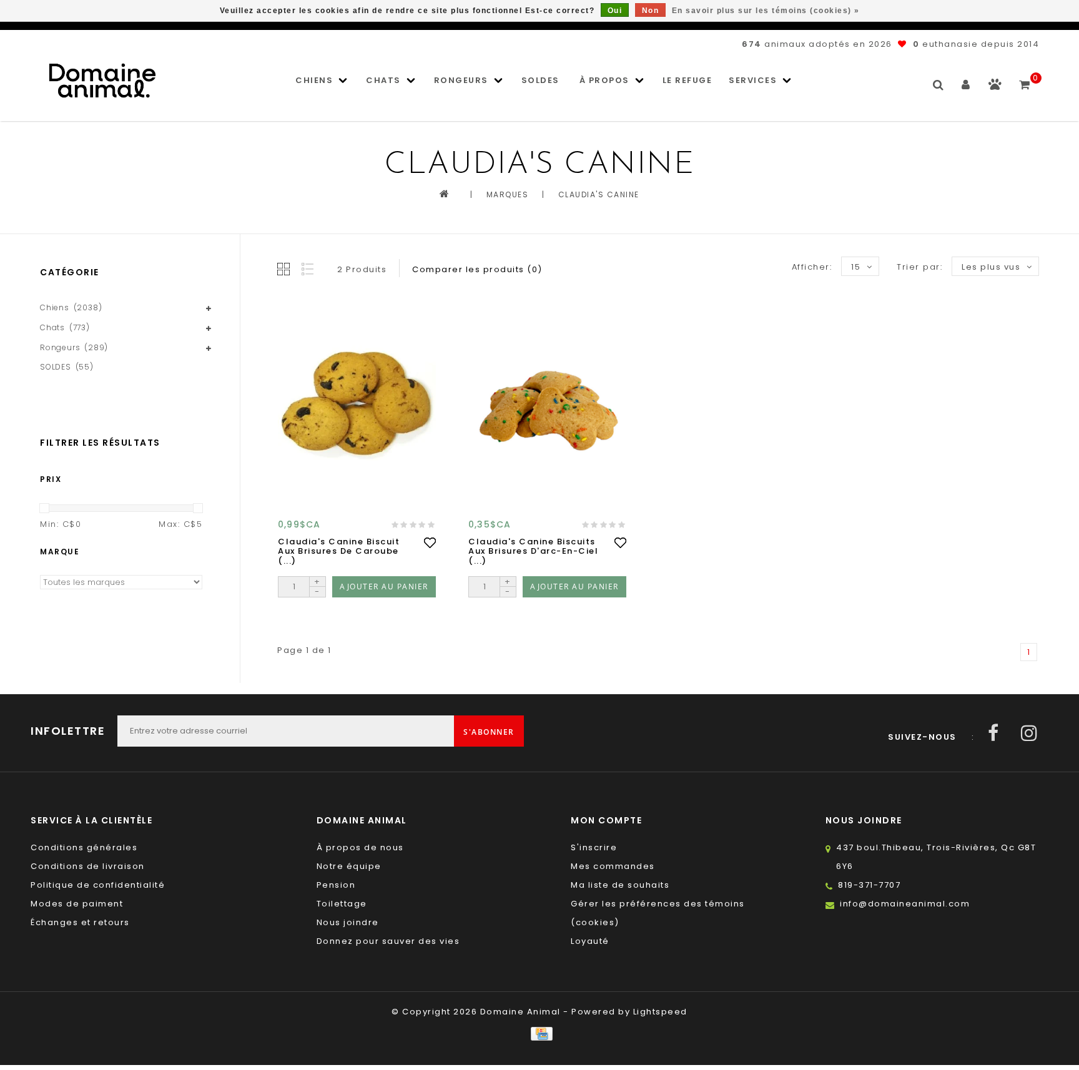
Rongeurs (461, 80)
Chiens (314, 80)
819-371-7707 (869, 885)
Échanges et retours (80, 922)
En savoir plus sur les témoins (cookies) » (766, 10)
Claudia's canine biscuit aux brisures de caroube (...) (339, 551)
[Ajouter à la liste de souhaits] (429, 542)
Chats (383, 80)
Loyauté (590, 941)
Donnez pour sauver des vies (388, 941)
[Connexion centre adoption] (995, 87)
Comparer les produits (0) (477, 269)
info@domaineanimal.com (905, 904)
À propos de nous (360, 847)
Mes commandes (613, 866)
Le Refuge (687, 80)
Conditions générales (84, 847)
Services (753, 80)
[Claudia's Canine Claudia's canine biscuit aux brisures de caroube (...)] (357, 406)
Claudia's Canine (598, 194)
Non (650, 10)
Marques (507, 194)
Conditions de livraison (88, 866)
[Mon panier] (1025, 79)
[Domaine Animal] (102, 80)
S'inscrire (594, 847)
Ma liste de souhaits (620, 885)
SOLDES (540, 80)
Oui (615, 10)
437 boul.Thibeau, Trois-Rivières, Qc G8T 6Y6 (936, 857)
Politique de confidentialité (98, 885)
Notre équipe (349, 866)
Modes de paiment (77, 904)
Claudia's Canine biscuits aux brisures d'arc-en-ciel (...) (533, 551)
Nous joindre (348, 922)
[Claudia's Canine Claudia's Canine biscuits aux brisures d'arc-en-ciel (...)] (547, 406)
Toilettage (342, 904)
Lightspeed (660, 1012)
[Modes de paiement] (539, 1033)
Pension (336, 885)
